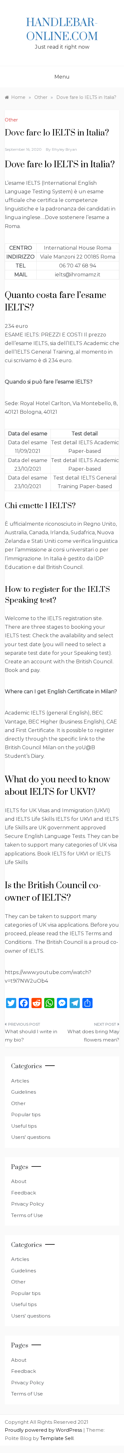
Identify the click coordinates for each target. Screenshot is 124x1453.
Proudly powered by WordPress (44, 1430)
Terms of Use (27, 1215)
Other (11, 120)
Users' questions (30, 1137)
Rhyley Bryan (64, 149)
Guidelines (23, 1092)
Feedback (23, 1193)
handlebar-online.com (62, 30)
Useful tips (24, 1126)
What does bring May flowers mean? (93, 1035)
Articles (20, 1081)
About (18, 1181)
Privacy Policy (27, 1204)
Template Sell (56, 1438)
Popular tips (25, 1114)
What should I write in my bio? (31, 1035)
